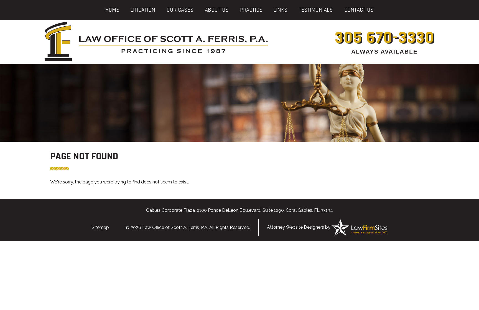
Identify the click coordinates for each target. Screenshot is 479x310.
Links (280, 10)
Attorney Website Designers (295, 227)
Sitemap (100, 227)
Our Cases (180, 10)
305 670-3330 (384, 38)
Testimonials (316, 10)
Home (112, 10)
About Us (217, 10)
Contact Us (359, 10)
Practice (251, 10)
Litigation (142, 10)
